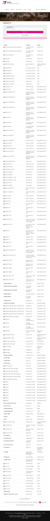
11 (22, 502)
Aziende (12, 9)
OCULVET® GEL (7, 435)
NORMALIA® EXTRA (8, 283)
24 (45, 502)
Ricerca (25, 32)
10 (20, 502)
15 (29, 502)
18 (34, 502)
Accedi (38, 9)
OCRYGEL (6, 416)
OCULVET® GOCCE (7, 438)
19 (36, 502)
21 (40, 502)
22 (41, 502)
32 (29, 505)
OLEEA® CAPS (6, 457)
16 (31, 502)
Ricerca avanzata (25, 35)
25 (17, 505)
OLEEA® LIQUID (7, 459)
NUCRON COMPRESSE (8, 355)
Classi (25, 9)
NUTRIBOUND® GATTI (8, 411)
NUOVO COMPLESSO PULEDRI (10, 403)
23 (43, 502)
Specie (29, 9)
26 (18, 505)
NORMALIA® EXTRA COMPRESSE (10, 286)
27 (20, 505)
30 (25, 505)
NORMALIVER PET (7, 300)
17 (32, 502)
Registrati (44, 9)
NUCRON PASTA (7, 360)
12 (24, 502)
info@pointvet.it (20, 513)
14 (27, 502)
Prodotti (7, 9)
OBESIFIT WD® (7, 413)
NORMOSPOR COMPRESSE (9, 303)
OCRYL (5, 419)
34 (32, 505)
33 (31, 505)
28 (22, 505)
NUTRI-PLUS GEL (7, 405)
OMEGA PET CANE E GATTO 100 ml (11, 494)
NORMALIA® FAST (7, 294)
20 (38, 502)
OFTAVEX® (6, 452)
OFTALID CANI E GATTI (8, 444)
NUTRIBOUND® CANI (8, 408)
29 (24, 505)
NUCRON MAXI (7, 357)
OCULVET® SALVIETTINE (9, 440)
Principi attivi (19, 9)
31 (27, 505)
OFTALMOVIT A (7, 447)
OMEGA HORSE (7, 491)
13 (25, 502)
